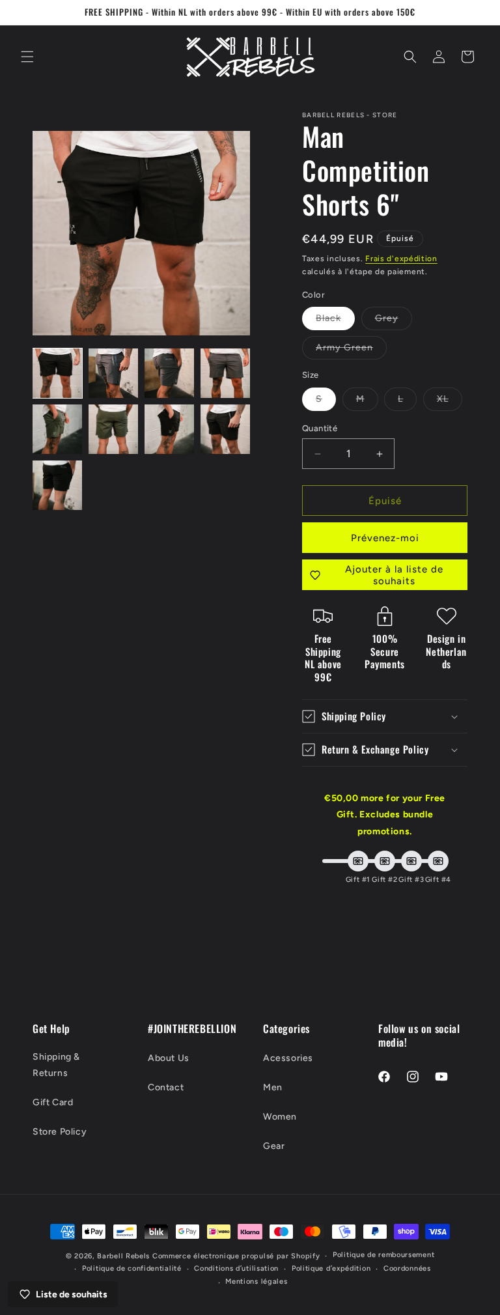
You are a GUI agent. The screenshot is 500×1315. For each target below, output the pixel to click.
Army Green (351, 350)
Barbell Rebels (123, 1256)
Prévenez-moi (385, 538)
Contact (166, 1087)
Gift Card (53, 1102)
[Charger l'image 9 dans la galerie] (57, 485)
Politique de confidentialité (132, 1268)
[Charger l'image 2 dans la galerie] (113, 373)
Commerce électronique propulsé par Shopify (236, 1256)
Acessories (288, 1058)
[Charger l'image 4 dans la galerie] (225, 373)
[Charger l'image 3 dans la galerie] (169, 373)
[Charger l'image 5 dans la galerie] (57, 429)
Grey (393, 321)
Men (273, 1087)
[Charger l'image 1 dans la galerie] (57, 373)
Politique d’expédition (331, 1268)
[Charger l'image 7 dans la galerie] (169, 429)
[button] (27, 56)
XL (449, 402)
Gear (274, 1146)
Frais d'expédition (401, 258)
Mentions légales (256, 1281)
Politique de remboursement (383, 1255)
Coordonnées (407, 1268)
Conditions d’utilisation (236, 1268)
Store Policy (60, 1131)
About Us (168, 1058)
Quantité (319, 428)
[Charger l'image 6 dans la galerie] (113, 429)
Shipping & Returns (56, 1065)
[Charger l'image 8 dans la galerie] (225, 429)
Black (335, 321)
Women (280, 1116)
